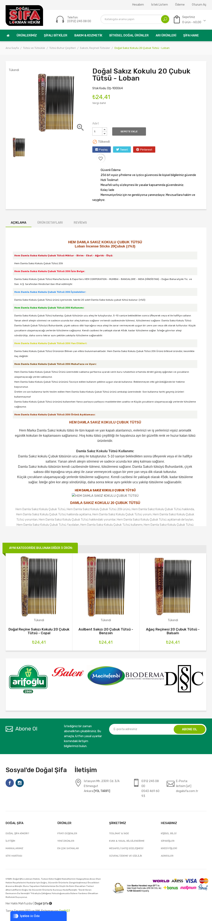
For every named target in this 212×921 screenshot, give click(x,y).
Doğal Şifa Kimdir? (17, 833)
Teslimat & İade (119, 833)
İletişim (10, 840)
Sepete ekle (129, 131)
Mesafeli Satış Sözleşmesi (126, 848)
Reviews (80, 222)
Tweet (124, 149)
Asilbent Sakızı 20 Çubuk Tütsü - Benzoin (105, 631)
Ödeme (180, 4)
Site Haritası (14, 855)
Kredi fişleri (169, 848)
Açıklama (18, 222)
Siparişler (168, 840)
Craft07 (64, 911)
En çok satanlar (68, 848)
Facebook (10, 783)
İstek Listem (159, 4)
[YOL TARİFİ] (102, 791)
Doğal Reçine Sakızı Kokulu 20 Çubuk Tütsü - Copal (38, 631)
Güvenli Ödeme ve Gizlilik (125, 855)
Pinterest (146, 149)
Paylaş (103, 149)
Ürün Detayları (50, 222)
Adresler (167, 855)
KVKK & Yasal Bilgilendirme (127, 840)
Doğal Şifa (42, 903)
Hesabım (138, 4)
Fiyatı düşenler (67, 833)
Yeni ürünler (65, 840)
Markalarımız (14, 848)
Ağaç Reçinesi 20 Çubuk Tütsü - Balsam (173, 631)
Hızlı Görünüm (39, 589)
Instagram (20, 783)
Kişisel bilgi (168, 833)
